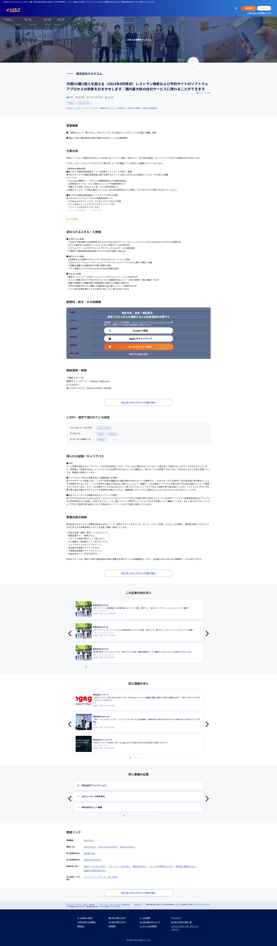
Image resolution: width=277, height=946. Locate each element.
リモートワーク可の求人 (119, 866)
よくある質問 (145, 918)
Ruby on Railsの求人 (108, 846)
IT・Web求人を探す (85, 918)
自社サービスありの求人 (95, 866)
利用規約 (107, 322)
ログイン (264, 8)
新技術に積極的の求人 (186, 866)
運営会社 (80, 926)
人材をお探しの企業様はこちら (259, 13)
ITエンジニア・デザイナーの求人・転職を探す (115, 904)
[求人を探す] (236, 8)
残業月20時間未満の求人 (95, 870)
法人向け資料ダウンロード (150, 922)
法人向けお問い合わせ (117, 922)
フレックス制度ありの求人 (161, 866)
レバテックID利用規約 (121, 322)
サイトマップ (176, 918)
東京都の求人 (90, 853)
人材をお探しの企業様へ (86, 922)
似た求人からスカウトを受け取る (138, 402)
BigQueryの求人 (127, 846)
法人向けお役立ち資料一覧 (181, 922)
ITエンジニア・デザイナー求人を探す (101, 877)
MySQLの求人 (90, 846)
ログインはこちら (138, 354)
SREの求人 (89, 840)
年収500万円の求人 (92, 859)
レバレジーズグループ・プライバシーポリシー (149, 322)
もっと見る (72, 218)
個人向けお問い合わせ (117, 918)
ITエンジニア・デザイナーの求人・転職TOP (80, 904)
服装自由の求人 (140, 866)
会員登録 (248, 8)
